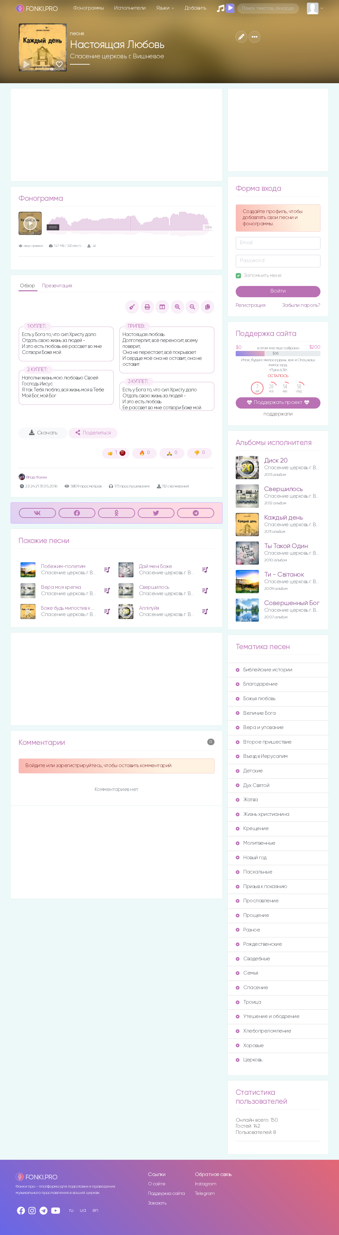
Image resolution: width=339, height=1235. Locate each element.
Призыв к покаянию (265, 886)
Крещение (255, 828)
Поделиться (97, 433)
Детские (253, 770)
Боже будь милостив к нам (70, 608)
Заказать (157, 1203)
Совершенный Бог (291, 603)
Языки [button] (163, 8)
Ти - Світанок (284, 574)
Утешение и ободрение (271, 1016)
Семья (250, 973)
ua (83, 1210)
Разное (251, 929)
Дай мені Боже (155, 566)
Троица (252, 1002)
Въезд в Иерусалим (265, 756)
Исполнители (130, 8)
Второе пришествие (267, 742)
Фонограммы (88, 8)
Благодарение (260, 684)
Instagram (206, 1184)
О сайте (157, 1184)
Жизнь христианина (266, 814)
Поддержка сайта (166, 1193)
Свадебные (256, 958)
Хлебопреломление (267, 1031)
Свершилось (154, 587)
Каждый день (283, 517)
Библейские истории (267, 669)
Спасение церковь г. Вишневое (117, 56)
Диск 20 (276, 460)
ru (71, 1210)
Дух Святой (256, 785)
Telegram (205, 1193)
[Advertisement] (116, 134)
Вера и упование (263, 727)
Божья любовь (259, 698)
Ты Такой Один (286, 546)
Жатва (250, 799)
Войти (278, 291)
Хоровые (253, 1045)
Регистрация (251, 305)
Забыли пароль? (301, 305)
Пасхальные (257, 872)
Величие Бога (259, 713)
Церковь (252, 1059)
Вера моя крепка (61, 587)
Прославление (260, 900)
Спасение (255, 987)
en (95, 1210)
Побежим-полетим (63, 566)
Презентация (57, 285)
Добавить (195, 8)
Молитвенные (259, 843)
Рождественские (262, 944)
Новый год (254, 857)
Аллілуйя (149, 608)
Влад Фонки (36, 477)
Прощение (256, 915)
